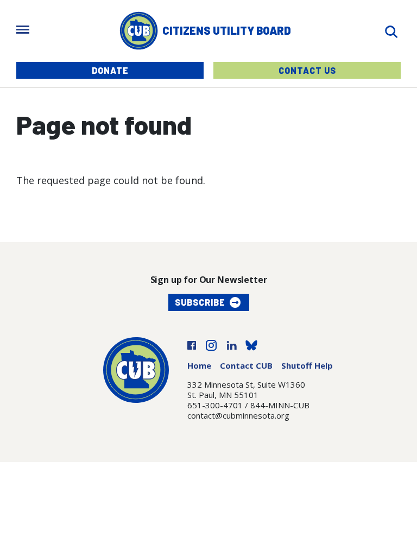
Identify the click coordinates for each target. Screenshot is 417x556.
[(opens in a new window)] (191, 344)
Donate (110, 70)
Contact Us (307, 70)
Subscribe (200, 302)
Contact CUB (246, 365)
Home (199, 365)
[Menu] (22, 30)
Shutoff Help (307, 365)
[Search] (391, 31)
